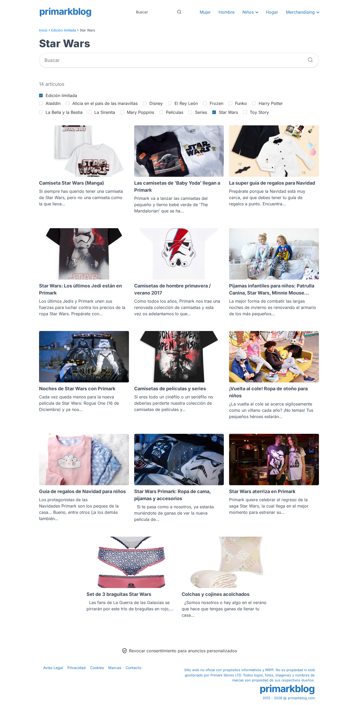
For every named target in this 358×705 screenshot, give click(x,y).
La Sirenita (104, 112)
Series (201, 112)
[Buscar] (179, 12)
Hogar (272, 12)
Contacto (133, 667)
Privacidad (76, 667)
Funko (241, 103)
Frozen (216, 103)
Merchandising (300, 12)
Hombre (227, 12)
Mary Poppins (140, 112)
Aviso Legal (53, 667)
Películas (174, 112)
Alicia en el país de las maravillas (105, 103)
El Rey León (186, 103)
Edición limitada (61, 95)
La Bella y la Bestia (64, 112)
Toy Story (259, 112)
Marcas (114, 667)
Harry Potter (271, 103)
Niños (248, 12)
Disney (156, 103)
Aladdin (53, 103)
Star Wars (228, 112)
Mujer (205, 12)
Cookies (97, 667)
